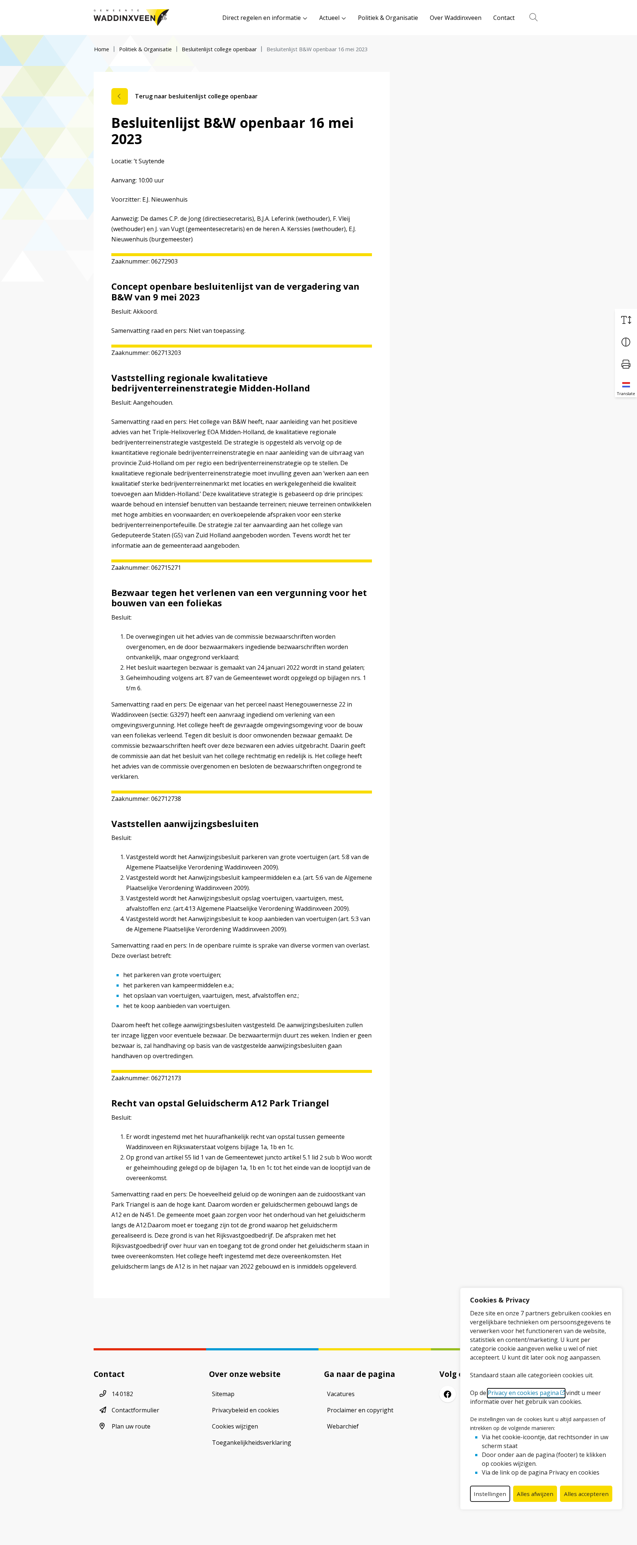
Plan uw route (131, 1426)
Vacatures (341, 1394)
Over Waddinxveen (455, 18)
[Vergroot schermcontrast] (626, 342)
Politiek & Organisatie (388, 18)
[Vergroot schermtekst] (626, 320)
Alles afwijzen (535, 1493)
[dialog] (541, 1399)
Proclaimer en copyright (360, 1410)
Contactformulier (135, 1410)
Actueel (329, 18)
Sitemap (223, 1394)
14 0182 (122, 1394)
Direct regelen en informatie (261, 18)
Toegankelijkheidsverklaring (251, 1442)
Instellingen (490, 1493)
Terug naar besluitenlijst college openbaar (196, 96)
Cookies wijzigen (235, 1426)
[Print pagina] (626, 364)
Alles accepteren (586, 1493)
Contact (504, 18)
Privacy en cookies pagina (523, 1393)
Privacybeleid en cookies (245, 1410)
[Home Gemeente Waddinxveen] (131, 17)
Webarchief (343, 1426)
